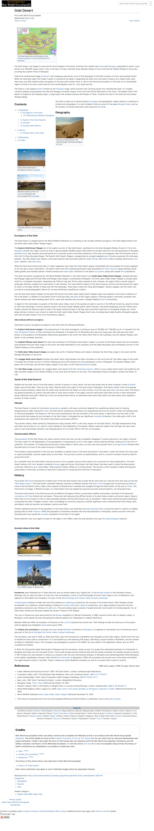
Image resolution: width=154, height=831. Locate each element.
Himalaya (60, 89)
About (47, 3)
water (113, 390)
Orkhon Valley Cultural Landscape (93, 598)
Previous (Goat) (20, 21)
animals (95, 259)
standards (19, 738)
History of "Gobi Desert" (28, 765)
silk (46, 608)
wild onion (36, 261)
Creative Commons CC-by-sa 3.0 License (73, 738)
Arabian (37, 711)
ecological (94, 101)
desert (40, 89)
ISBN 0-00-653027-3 (117, 686)
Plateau (32, 332)
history (26, 750)
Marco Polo (98, 483)
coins (54, 608)
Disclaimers (15, 805)
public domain (114, 699)
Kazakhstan (85, 364)
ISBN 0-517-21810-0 (98, 674)
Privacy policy (15, 799)
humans (105, 259)
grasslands (22, 439)
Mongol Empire (124, 104)
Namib (39, 716)
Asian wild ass (111, 269)
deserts (46, 76)
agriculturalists (92, 509)
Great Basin (64, 713)
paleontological (112, 519)
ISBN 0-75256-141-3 (88, 677)
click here (87, 744)
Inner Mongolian (21, 332)
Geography (22, 781)
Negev (52, 716)
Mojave (33, 716)
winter (46, 411)
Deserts (77, 708)
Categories (19, 778)
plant (106, 256)
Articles (38, 3)
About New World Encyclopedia (15, 802)
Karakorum (23, 757)
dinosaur (56, 464)
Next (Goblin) (135, 21)
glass (101, 605)
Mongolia (112, 66)
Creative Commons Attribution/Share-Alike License (44, 811)
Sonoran (57, 718)
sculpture (83, 605)
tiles (73, 605)
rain (38, 426)
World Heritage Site (70, 598)
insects (66, 271)
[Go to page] (150, 3)
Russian (59, 615)
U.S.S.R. (67, 622)
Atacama (57, 711)
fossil (34, 464)
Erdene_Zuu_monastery (28, 754)
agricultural (122, 444)
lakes (76, 297)
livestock (37, 511)
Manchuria (22, 253)
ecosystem (99, 271)
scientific (132, 384)
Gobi (32, 18)
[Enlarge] (55, 55)
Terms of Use (101, 811)
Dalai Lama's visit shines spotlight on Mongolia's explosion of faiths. (86, 689)
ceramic (66, 605)
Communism (65, 657)
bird (122, 271)
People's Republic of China (27, 58)
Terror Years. (37, 683)
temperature (55, 408)
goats (79, 442)
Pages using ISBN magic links (29, 794)
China (101, 66)
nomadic (44, 514)
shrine (43, 625)
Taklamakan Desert (85, 369)
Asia (19, 787)
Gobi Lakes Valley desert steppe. (53, 694)
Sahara (119, 716)
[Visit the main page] (16, 3)
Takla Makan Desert (22, 483)
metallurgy (69, 602)
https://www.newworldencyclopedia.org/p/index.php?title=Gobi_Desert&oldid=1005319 (65, 775)
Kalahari (110, 713)
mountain (98, 416)
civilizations (19, 496)
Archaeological (20, 602)
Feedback (58, 3)
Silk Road (102, 107)
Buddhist (68, 629)
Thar (99, 718)
